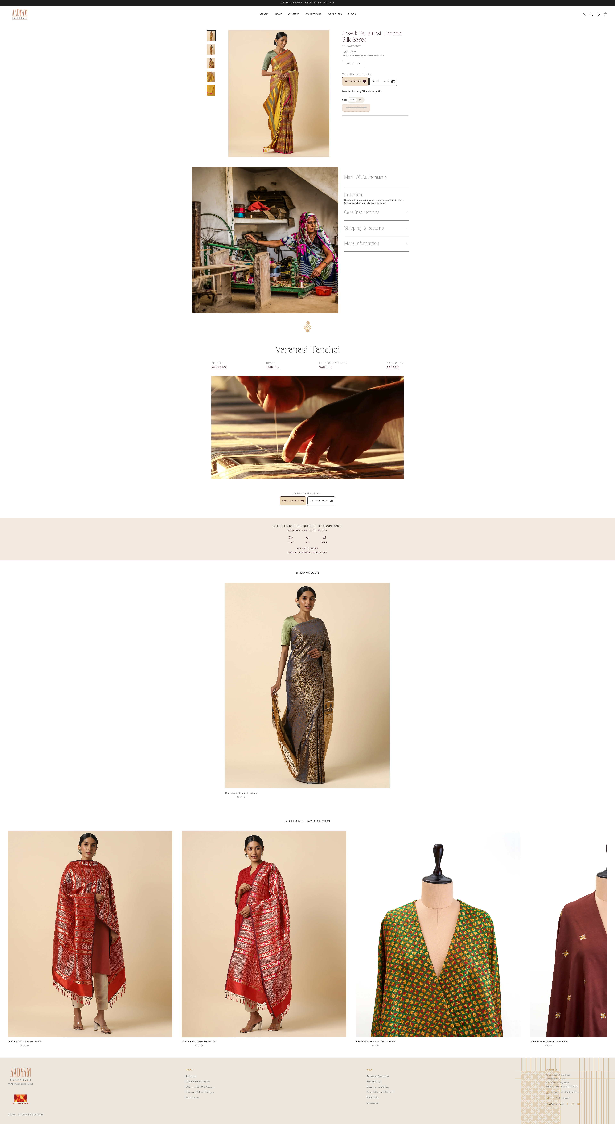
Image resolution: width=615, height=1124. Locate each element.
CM (352, 99)
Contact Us (372, 1103)
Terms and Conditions (378, 1076)
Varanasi (219, 367)
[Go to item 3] (211, 63)
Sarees (325, 367)
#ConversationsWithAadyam (200, 1087)
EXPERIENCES (334, 14)
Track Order (373, 1097)
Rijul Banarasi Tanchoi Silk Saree (241, 793)
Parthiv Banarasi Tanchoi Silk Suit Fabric (375, 1041)
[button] (376, 212)
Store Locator (192, 1097)
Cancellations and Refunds (380, 1092)
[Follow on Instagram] (573, 1104)
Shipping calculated (364, 55)
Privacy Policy (373, 1081)
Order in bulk (381, 81)
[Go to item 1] (211, 35)
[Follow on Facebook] (567, 1104)
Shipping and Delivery (378, 1087)
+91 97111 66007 (307, 548)
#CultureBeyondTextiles (198, 1081)
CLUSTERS (293, 14)
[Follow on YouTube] (578, 1104)
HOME (278, 14)
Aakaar (392, 367)
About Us (190, 1076)
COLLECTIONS (313, 14)
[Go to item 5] (211, 90)
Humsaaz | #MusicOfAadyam (200, 1092)
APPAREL (264, 14)
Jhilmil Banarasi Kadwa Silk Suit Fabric (549, 1041)
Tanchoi (273, 367)
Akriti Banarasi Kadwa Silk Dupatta (25, 1041)
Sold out (354, 63)
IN (360, 99)
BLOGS (352, 14)
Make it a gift (352, 81)
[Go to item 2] (211, 49)
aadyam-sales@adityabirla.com (307, 552)
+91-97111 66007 (560, 1097)
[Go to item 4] (211, 76)
